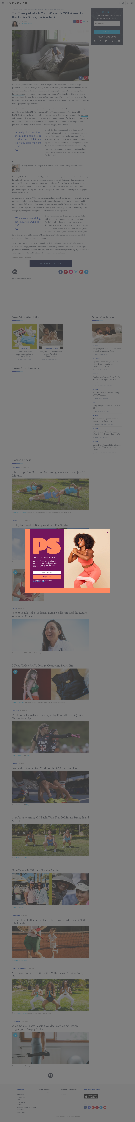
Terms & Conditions (39, 581)
